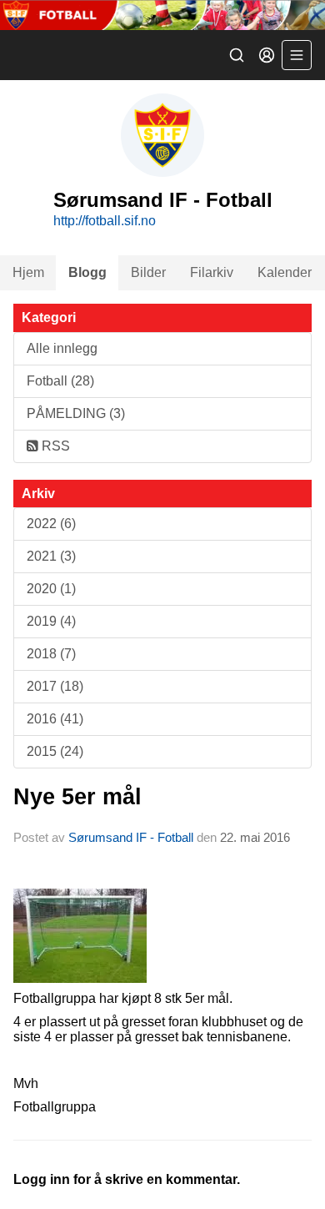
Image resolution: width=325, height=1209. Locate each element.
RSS (54, 446)
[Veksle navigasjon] (297, 55)
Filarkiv (211, 272)
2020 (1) (51, 589)
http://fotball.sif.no (104, 221)
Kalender (285, 272)
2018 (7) (51, 654)
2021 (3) (51, 556)
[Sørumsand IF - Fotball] (162, 15)
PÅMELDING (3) (76, 413)
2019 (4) (51, 621)
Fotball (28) (60, 381)
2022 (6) (51, 523)
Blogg (87, 272)
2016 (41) (55, 719)
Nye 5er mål (77, 796)
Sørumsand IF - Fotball (130, 837)
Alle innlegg (62, 348)
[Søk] (237, 55)
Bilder (148, 272)
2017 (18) (55, 686)
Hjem (28, 272)
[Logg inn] (267, 55)
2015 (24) (55, 751)
